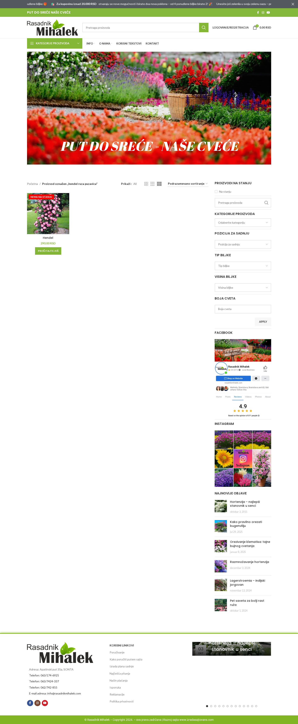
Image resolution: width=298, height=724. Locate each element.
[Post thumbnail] (221, 507)
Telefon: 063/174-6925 (44, 675)
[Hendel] (48, 213)
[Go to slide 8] (236, 706)
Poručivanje (117, 652)
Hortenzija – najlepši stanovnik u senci (245, 504)
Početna (32, 183)
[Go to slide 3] (215, 706)
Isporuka (115, 687)
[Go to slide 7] (232, 706)
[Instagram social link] (263, 12)
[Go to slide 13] (256, 706)
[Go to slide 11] (248, 706)
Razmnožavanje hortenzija (249, 562)
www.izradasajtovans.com (196, 719)
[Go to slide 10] (244, 706)
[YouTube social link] (268, 12)
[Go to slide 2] (211, 706)
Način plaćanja (119, 680)
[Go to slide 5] (223, 706)
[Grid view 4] (159, 183)
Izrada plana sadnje (122, 666)
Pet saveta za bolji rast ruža (247, 603)
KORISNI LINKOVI (122, 645)
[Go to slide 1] (207, 706)
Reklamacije (117, 694)
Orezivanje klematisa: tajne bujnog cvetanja (250, 544)
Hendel (48, 238)
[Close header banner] (293, 4)
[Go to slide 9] (240, 706)
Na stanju (225, 191)
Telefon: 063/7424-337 (44, 681)
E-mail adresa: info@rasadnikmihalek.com (55, 693)
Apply (263, 321)
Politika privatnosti (122, 701)
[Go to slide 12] (252, 706)
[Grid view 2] (146, 183)
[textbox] (243, 222)
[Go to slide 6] (228, 706)
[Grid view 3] (152, 183)
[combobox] (243, 222)
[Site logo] (52, 27)
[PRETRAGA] (203, 27)
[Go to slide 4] (219, 706)
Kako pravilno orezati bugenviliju (246, 524)
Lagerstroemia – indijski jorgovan (247, 583)
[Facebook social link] (258, 12)
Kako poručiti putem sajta (126, 659)
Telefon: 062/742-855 (43, 687)
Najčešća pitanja (120, 673)
